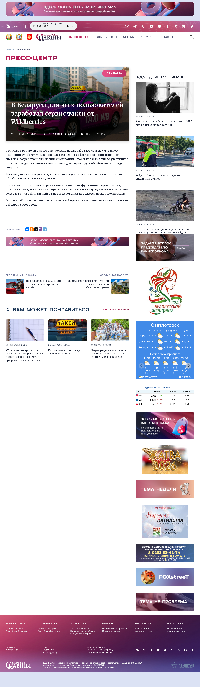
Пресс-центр (78, 37)
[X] (36, 229)
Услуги (146, 37)
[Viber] (40, 229)
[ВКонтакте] (27, 229)
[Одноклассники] (32, 229)
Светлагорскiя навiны (72, 134)
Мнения (129, 37)
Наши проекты (106, 37)
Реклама (114, 73)
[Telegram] (45, 229)
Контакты (165, 37)
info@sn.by (48, 649)
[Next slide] (188, 366)
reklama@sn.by (49, 652)
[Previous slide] (141, 366)
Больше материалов (114, 309)
